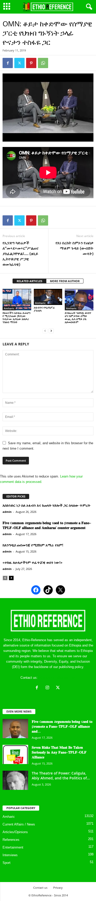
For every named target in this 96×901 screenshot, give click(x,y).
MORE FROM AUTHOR (65, 281)
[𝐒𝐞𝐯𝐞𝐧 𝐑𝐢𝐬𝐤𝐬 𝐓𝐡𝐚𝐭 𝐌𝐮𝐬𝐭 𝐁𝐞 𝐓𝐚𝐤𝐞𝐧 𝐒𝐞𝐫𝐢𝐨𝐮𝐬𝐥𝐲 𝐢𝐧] (15, 754)
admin (7, 512)
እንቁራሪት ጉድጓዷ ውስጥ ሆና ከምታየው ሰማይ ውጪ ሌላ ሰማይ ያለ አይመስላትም (78, 317)
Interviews (10, 855)
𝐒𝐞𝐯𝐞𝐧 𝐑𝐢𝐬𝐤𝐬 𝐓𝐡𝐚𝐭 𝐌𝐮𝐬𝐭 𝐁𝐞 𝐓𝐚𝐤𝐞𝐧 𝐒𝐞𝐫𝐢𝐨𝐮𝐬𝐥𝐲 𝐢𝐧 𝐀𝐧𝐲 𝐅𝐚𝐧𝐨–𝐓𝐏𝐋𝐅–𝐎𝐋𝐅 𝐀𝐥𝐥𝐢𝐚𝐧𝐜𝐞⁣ (59, 752)
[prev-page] (45, 330)
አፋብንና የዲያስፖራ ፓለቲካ (44, 308)
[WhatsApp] (43, 63)
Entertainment (13, 847)
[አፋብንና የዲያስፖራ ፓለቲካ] (48, 297)
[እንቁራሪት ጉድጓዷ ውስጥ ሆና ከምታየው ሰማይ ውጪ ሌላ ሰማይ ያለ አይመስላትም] (79, 299)
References (11, 840)
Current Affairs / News (19, 824)
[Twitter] (19, 63)
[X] (58, 688)
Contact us (40, 887)
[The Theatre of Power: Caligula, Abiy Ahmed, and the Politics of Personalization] (15, 780)
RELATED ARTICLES (29, 281)
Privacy (58, 887)
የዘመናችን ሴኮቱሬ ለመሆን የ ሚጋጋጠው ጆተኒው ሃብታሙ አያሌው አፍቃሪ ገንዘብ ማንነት (16, 317)
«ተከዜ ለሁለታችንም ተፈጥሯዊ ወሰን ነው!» (32, 562)
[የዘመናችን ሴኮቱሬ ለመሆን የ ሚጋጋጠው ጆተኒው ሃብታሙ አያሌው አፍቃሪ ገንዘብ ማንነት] (17, 299)
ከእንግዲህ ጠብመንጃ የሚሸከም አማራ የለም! (33, 545)
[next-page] (51, 330)
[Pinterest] (31, 63)
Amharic (9, 308)
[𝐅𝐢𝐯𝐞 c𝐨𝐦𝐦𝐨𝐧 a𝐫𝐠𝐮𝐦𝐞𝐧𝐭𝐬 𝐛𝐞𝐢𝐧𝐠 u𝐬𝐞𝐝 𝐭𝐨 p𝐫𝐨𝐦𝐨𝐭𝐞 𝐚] (15, 728)
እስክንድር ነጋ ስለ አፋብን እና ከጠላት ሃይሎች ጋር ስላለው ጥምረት (46, 505)
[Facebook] (8, 63)
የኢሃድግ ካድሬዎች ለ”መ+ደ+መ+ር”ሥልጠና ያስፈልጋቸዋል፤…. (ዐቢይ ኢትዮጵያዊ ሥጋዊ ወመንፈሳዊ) (20, 253)
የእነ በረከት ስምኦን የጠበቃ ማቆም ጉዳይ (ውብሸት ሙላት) (74, 248)
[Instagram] (48, 688)
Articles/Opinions (15, 832)
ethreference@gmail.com (57, 678)
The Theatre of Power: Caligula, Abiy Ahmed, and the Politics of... (61, 775)
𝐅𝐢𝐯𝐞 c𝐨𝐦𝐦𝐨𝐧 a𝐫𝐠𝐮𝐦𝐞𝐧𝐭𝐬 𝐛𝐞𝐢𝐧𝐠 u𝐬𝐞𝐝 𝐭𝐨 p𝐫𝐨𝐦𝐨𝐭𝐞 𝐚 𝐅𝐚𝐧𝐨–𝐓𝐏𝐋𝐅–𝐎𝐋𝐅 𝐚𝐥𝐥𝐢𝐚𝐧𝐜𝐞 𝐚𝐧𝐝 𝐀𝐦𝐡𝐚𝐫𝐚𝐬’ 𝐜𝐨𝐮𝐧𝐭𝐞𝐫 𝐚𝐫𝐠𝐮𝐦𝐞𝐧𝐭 (47, 525)
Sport (6, 863)
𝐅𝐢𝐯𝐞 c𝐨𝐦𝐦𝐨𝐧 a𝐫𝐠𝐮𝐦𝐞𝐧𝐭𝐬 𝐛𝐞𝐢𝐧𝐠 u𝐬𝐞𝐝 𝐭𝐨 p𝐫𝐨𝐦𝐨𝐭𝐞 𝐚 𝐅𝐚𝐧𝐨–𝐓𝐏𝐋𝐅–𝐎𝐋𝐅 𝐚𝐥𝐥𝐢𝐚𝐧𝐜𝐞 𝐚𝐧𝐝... (62, 726)
